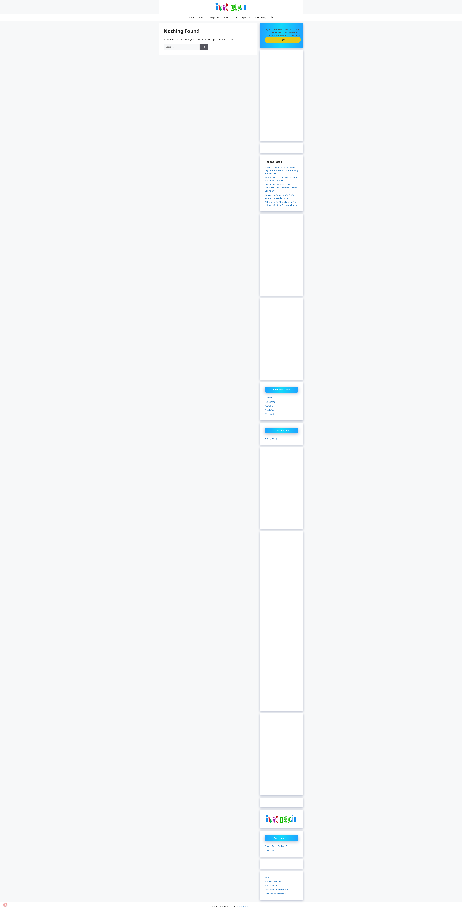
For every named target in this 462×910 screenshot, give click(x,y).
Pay (283, 39)
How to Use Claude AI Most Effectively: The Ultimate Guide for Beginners (281, 187)
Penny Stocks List (273, 881)
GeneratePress (244, 906)
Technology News (242, 17)
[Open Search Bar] (272, 17)
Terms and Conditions (275, 893)
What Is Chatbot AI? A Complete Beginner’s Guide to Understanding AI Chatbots (281, 170)
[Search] (204, 47)
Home (191, 17)
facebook (269, 397)
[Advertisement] (281, 97)
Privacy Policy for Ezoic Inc (277, 846)
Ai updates (214, 17)
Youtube (269, 405)
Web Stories (270, 414)
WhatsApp (270, 410)
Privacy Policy (260, 17)
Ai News (227, 17)
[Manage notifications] (5, 905)
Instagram (270, 401)
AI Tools (202, 17)
